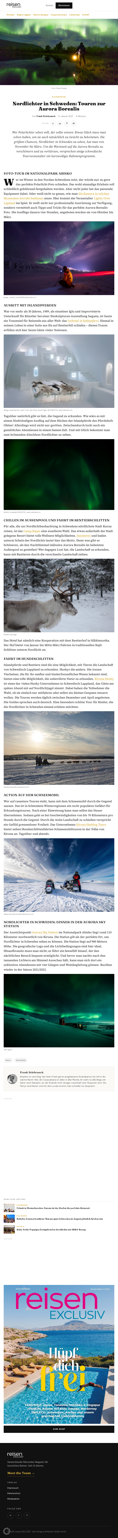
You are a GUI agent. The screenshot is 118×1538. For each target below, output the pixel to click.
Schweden (21, 1060)
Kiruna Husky (104, 679)
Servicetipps (41, 14)
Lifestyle (74, 14)
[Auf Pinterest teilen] (66, 123)
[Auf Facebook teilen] (53, 123)
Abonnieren (64, 5)
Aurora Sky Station (45, 932)
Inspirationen (59, 14)
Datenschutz (13, 1493)
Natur (8, 1060)
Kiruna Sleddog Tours (91, 824)
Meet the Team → (21, 1473)
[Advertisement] (27, 1147)
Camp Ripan (32, 531)
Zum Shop (59, 1429)
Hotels (11, 14)
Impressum (13, 1487)
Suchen (49, 5)
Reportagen (24, 14)
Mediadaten (13, 1498)
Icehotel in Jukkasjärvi (83, 321)
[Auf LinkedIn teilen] (60, 123)
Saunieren (84, 536)
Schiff (85, 14)
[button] (7, 1531)
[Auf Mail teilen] (73, 123)
